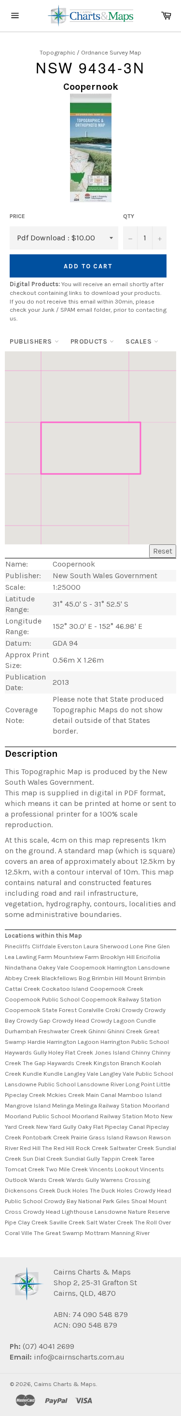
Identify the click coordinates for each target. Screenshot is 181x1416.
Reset (162, 550)
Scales (139, 341)
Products (90, 341)
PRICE (17, 216)
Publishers (32, 341)
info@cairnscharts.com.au (79, 1356)
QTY (128, 216)
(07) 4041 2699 (47, 1346)
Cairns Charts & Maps (65, 1384)
